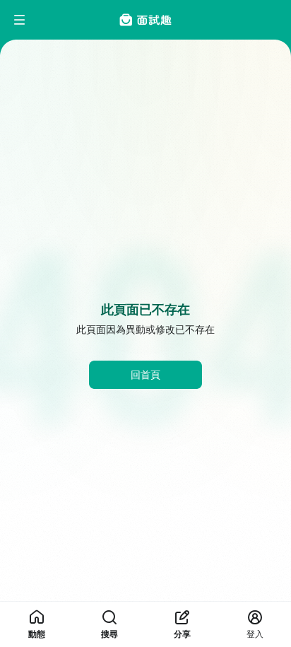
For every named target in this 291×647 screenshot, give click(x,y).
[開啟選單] (20, 20)
